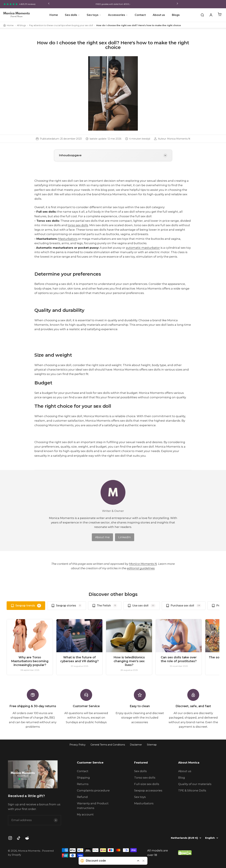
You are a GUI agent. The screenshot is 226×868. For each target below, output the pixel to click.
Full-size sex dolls (146, 784)
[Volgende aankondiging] (177, 4)
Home (53, 15)
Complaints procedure (93, 790)
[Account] (211, 15)
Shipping (83, 777)
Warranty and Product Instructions (93, 805)
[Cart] (219, 15)
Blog (181, 777)
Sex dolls (71, 15)
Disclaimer (136, 744)
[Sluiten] (143, 860)
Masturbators (67, 238)
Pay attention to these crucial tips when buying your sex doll (61, 25)
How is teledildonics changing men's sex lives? (129, 661)
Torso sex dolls (144, 777)
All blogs (21, 25)
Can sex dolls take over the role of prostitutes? (179, 659)
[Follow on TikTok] (18, 838)
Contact (140, 15)
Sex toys (92, 15)
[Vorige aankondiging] (49, 4)
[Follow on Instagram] (10, 838)
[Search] (202, 15)
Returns (83, 784)
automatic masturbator (143, 247)
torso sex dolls (78, 225)
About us (159, 15)
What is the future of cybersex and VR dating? (79, 659)
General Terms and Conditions (107, 744)
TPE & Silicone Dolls (192, 790)
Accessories (116, 15)
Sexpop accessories (148, 790)
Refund (82, 797)
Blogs (176, 15)
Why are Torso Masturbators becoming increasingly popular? (29, 661)
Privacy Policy (77, 744)
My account (85, 814)
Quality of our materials (194, 784)
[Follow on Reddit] (27, 838)
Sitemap (152, 744)
